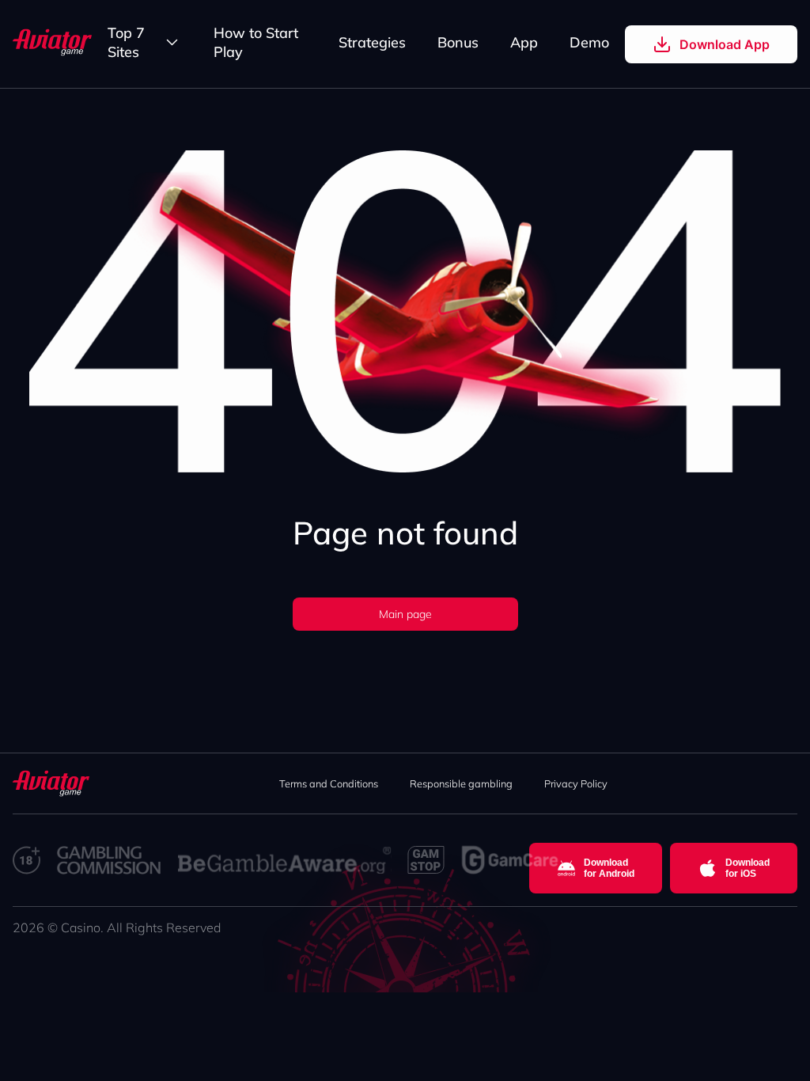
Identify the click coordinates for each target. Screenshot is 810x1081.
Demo (589, 42)
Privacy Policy (576, 783)
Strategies (372, 42)
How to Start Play (256, 42)
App (524, 42)
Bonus (458, 42)
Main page (405, 614)
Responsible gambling (461, 783)
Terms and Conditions (328, 783)
